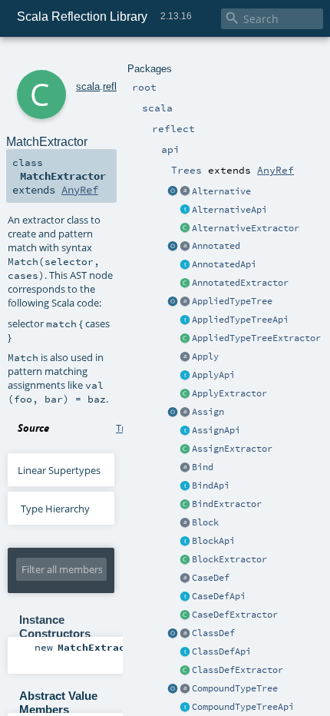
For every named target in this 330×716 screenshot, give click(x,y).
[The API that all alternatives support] (185, 210)
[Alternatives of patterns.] (185, 192)
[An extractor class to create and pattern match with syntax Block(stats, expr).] (185, 560)
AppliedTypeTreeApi (240, 319)
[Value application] (185, 357)
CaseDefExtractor (235, 614)
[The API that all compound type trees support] (185, 707)
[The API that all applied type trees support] (185, 320)
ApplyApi (213, 375)
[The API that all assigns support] (185, 431)
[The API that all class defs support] (185, 652)
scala (88, 86)
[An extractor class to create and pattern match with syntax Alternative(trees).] (173, 192)
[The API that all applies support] (185, 376)
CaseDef (210, 577)
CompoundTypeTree (235, 688)
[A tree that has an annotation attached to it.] (185, 246)
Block (205, 522)
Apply (205, 356)
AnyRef (275, 170)
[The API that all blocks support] (185, 541)
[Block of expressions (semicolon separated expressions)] (185, 523)
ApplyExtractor (229, 393)
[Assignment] (185, 412)
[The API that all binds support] (185, 486)
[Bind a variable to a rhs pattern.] (185, 468)
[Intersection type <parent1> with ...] (185, 689)
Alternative (221, 191)
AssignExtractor (232, 448)
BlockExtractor (229, 559)
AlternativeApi (229, 209)
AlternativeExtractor (245, 228)
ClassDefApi (221, 651)
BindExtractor (227, 504)
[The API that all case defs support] (185, 597)
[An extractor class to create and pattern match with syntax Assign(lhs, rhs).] (173, 412)
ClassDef (213, 633)
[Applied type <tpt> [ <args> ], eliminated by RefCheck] (185, 302)
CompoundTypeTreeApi (243, 706)
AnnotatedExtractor (240, 282)
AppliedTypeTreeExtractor (256, 338)
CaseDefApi (219, 596)
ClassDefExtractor (237, 670)
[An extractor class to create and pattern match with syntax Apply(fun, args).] (185, 394)
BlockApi (213, 540)
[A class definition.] (185, 634)
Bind (202, 467)
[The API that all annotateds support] (185, 265)
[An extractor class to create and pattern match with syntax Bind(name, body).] (185, 505)
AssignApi (216, 430)
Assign (208, 411)
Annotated (216, 245)
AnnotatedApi (224, 264)
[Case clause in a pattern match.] (185, 578)
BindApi (210, 485)
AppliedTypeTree (232, 301)
